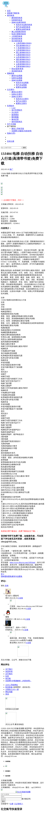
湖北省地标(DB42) (23, 59)
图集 (10, 576)
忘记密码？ (18, 804)
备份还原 (15, 119)
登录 (6, 586)
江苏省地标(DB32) (23, 50)
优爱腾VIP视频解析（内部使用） (18, 681)
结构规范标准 (17, 20)
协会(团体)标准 (17, 69)
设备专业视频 (17, 80)
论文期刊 (10, 89)
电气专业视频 (21, 85)
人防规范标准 (17, 36)
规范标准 (10, 15)
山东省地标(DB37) (23, 57)
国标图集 (4, 576)
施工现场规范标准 (19, 32)
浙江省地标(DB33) (23, 52)
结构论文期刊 (17, 94)
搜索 (24, 147)
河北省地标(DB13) (23, 45)
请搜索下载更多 (13, 13)
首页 (9, 11)
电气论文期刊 (21, 101)
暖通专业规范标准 (23, 29)
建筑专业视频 (17, 76)
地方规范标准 (17, 41)
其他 (7, 694)
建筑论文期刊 (17, 92)
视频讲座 (10, 73)
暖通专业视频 (21, 87)
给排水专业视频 (22, 83)
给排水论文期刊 (22, 99)
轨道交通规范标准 (19, 34)
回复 (21, 598)
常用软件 (10, 106)
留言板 (8, 678)
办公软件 (15, 112)
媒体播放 (15, 115)
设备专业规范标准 (19, 22)
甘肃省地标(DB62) (23, 66)
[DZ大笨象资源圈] (6, 7)
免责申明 (9, 671)
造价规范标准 (17, 39)
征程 (7, 676)
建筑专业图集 (17, 576)
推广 (11, 169)
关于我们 (9, 669)
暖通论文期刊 (21, 103)
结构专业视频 (17, 78)
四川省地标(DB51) (23, 62)
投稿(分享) (11, 133)
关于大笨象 (11, 124)
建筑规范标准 (17, 18)
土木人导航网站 (11, 685)
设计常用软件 (17, 110)
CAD (13, 108)
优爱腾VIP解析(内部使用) (22, 131)
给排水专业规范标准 (24, 25)
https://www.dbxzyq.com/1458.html (22, 562)
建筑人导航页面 (18, 129)
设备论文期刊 (17, 96)
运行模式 (9, 674)
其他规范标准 (17, 71)
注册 (11, 804)
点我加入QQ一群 (12, 689)
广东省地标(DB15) (23, 48)
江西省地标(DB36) (23, 55)
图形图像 (15, 117)
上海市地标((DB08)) (23, 43)
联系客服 (9, 687)
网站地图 (9, 692)
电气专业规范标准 (23, 27)
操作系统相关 (17, 122)
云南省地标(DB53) (23, 64)
